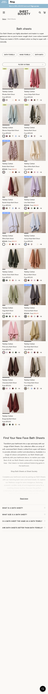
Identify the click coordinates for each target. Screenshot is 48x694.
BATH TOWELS (9, 54)
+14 (19, 100)
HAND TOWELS (25, 54)
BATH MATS (39, 54)
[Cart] (44, 12)
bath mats (20, 480)
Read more (24, 499)
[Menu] (3, 12)
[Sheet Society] (24, 12)
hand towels (32, 480)
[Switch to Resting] (12, 2)
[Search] (40, 12)
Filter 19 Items (24, 64)
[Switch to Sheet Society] (4, 2)
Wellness (12, 482)
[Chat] (43, 689)
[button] (24, 508)
